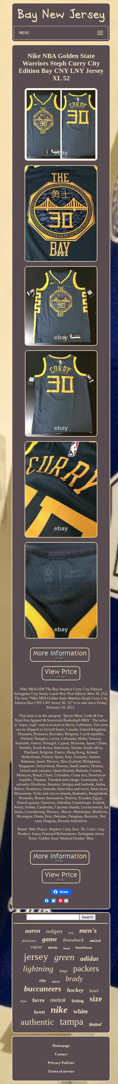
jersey (36, 956)
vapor (36, 947)
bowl (93, 990)
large (63, 971)
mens (53, 947)
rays (23, 1001)
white (80, 1011)
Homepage (61, 1045)
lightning (38, 968)
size (96, 999)
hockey (75, 990)
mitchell (95, 941)
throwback (73, 940)
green (64, 957)
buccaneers (42, 988)
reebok (58, 1000)
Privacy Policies (61, 1063)
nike (59, 1010)
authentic (37, 1022)
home (66, 948)
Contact (61, 1054)
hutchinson (84, 948)
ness (71, 932)
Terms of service (61, 1071)
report (56, 981)
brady (74, 978)
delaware (29, 940)
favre (38, 1000)
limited (95, 1024)
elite (42, 980)
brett (39, 1012)
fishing (78, 1001)
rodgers (54, 931)
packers (86, 968)
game (49, 939)
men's (88, 930)
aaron (32, 930)
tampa (71, 1021)
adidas (89, 958)
